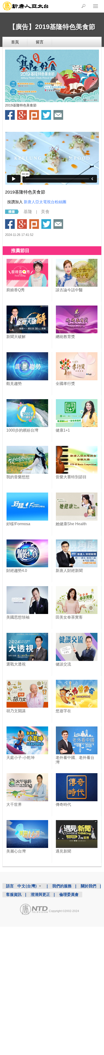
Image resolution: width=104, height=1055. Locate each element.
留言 (40, 42)
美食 (45, 211)
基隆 (27, 211)
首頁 (15, 42)
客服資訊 (14, 894)
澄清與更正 (40, 894)
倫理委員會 (69, 894)
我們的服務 (62, 886)
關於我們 (88, 886)
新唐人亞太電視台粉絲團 (45, 202)
